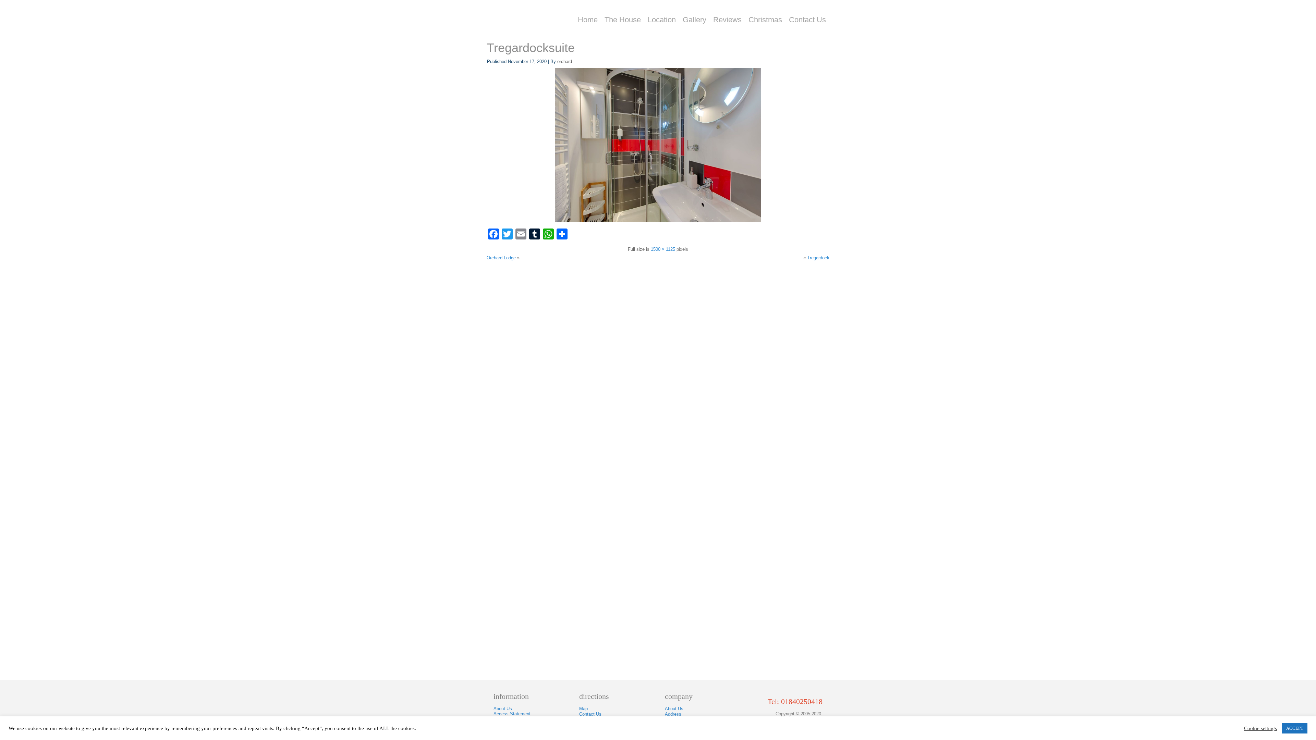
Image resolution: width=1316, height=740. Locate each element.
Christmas (765, 19)
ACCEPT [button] (1294, 728)
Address (673, 714)
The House (623, 19)
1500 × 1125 (663, 249)
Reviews (727, 19)
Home (588, 19)
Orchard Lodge (501, 257)
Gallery (694, 19)
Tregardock (818, 257)
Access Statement (512, 713)
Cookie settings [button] (1260, 728)
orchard (564, 61)
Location (662, 19)
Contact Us (807, 19)
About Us (503, 708)
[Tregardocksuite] (658, 220)
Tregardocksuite (531, 48)
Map (583, 708)
